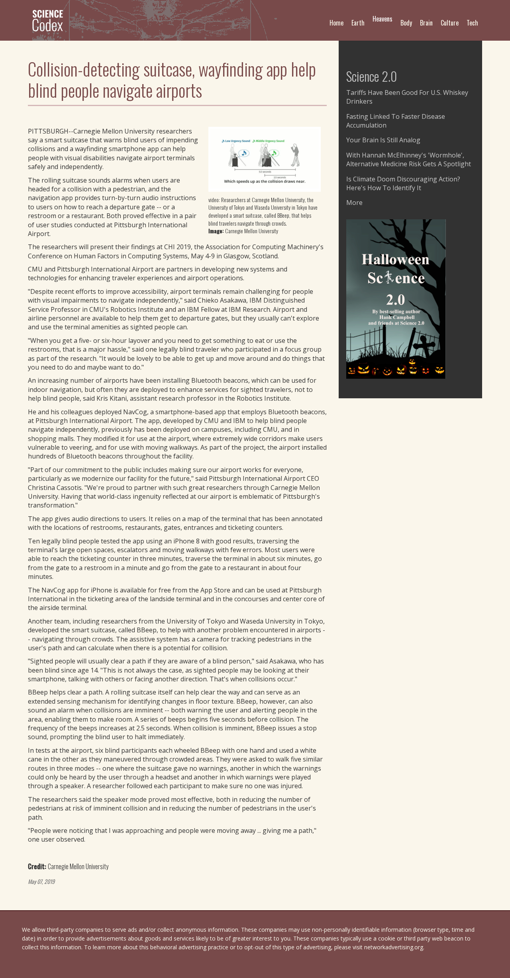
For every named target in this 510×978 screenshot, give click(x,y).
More (354, 202)
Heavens (382, 18)
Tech (472, 23)
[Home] (51, 20)
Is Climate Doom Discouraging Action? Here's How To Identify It (403, 183)
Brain (426, 23)
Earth (358, 23)
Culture (450, 23)
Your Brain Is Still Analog (383, 140)
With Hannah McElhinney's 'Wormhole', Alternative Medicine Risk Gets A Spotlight (408, 159)
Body (406, 23)
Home (336, 23)
